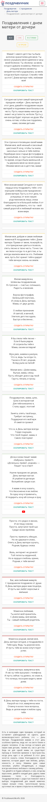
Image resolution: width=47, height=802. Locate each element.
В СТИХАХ (31, 37)
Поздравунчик (17, 3)
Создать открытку (23, 86)
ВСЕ (10, 37)
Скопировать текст (23, 90)
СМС (20, 37)
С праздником (25, 8)
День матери (12, 11)
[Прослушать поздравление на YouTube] (23, 512)
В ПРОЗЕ (22, 44)
